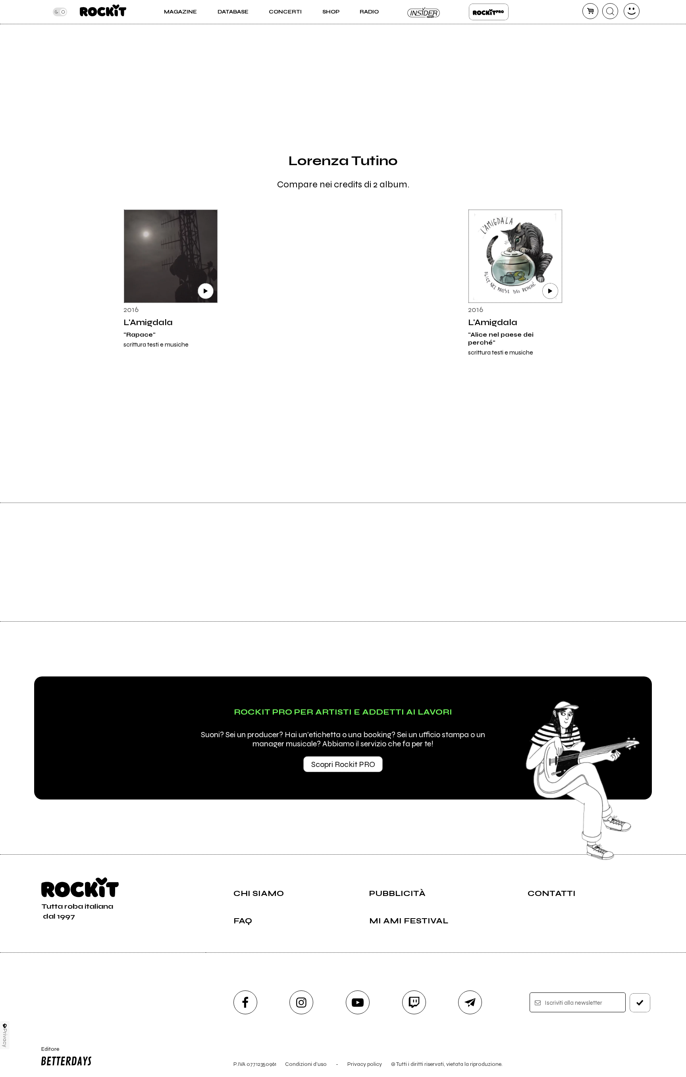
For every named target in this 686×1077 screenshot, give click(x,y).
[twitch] (414, 1002)
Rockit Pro (489, 12)
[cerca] (610, 11)
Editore (46, 1052)
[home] (103, 12)
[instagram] (301, 1002)
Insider (424, 12)
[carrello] (590, 11)
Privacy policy (364, 1064)
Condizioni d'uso (306, 1064)
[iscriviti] (640, 1002)
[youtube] (358, 1002)
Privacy (5, 1038)
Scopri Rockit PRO (343, 764)
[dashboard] (632, 11)
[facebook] (245, 1002)
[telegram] (470, 1002)
